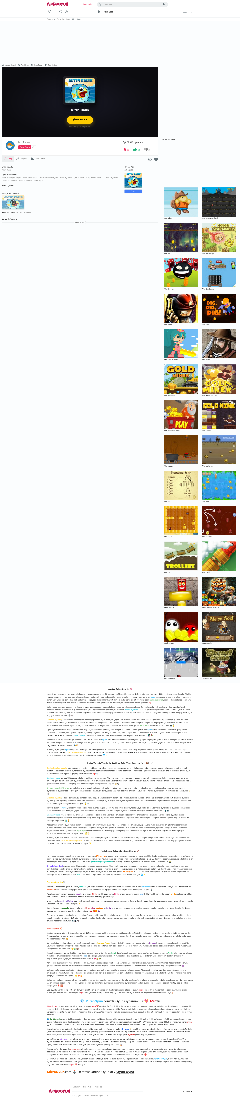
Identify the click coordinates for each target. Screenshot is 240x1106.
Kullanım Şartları (79, 1087)
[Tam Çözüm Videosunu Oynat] (13, 202)
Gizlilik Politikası (95, 1087)
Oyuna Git (79, 222)
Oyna (133, 191)
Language (186, 1091)
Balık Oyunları (24, 142)
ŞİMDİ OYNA (80, 120)
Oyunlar (187, 13)
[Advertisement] (80, 42)
